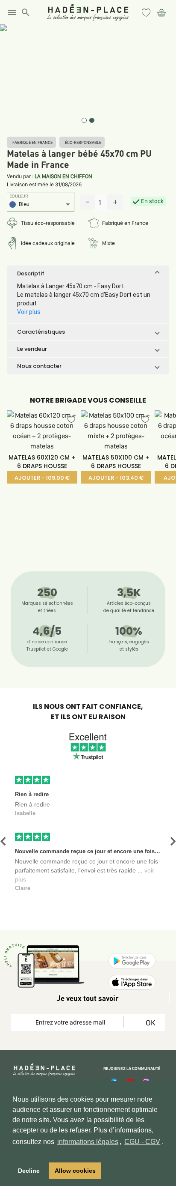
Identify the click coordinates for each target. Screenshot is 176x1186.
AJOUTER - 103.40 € (116, 478)
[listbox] (40, 205)
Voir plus (29, 311)
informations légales (87, 1141)
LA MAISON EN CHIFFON (63, 176)
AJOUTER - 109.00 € (42, 478)
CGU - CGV (142, 1141)
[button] (88, 274)
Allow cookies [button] (75, 1170)
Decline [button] (29, 1170)
